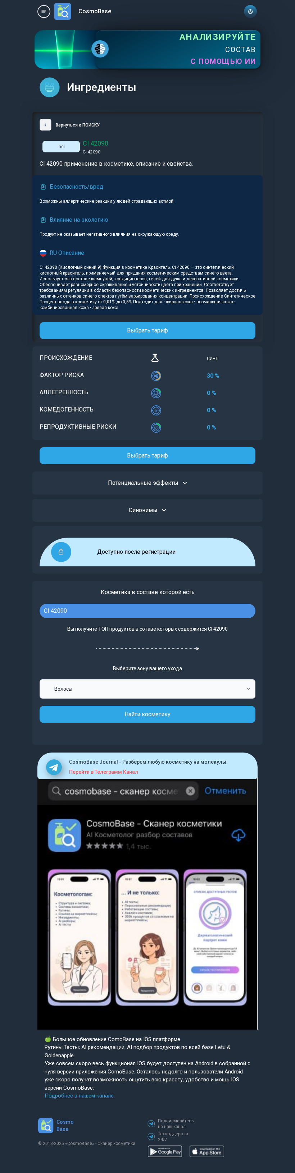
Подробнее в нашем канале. (80, 1095)
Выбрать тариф (147, 330)
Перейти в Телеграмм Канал (103, 772)
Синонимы (143, 510)
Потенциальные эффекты (143, 482)
